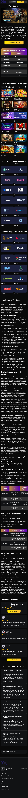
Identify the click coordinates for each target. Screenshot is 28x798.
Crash (16, 87)
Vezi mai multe (14, 659)
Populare (3, 87)
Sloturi (22, 87)
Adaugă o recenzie (14, 611)
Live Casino (9, 87)
